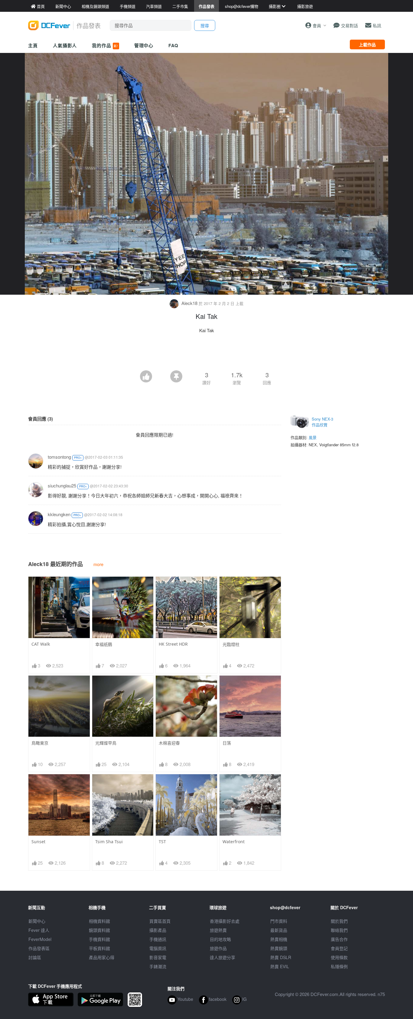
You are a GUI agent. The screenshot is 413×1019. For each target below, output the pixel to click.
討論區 (34, 957)
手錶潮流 (157, 966)
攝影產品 (157, 930)
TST (162, 841)
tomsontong (59, 457)
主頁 (33, 45)
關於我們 (339, 921)
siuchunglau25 (62, 485)
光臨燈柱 (231, 644)
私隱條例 (339, 966)
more (98, 564)
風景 (313, 437)
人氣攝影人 (65, 45)
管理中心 (144, 45)
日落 (227, 743)
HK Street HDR (173, 644)
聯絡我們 (339, 930)
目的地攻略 (220, 939)
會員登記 (339, 948)
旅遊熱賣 (218, 930)
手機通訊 (157, 939)
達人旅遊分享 (222, 957)
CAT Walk (40, 644)
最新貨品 (278, 930)
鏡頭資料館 (99, 930)
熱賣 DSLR (280, 957)
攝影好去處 (224, 921)
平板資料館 (99, 948)
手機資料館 (99, 939)
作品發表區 (39, 948)
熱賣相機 (278, 939)
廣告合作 (339, 939)
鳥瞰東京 (39, 743)
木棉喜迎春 (169, 743)
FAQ (173, 45)
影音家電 (157, 957)
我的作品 (105, 45)
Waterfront (234, 841)
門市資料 (278, 921)
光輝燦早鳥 (105, 743)
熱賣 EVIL (279, 966)
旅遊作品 (218, 948)
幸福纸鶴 (103, 644)
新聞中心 (36, 921)
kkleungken (59, 514)
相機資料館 (99, 921)
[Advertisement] (206, 353)
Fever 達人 (38, 930)
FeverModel (39, 939)
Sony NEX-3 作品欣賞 (322, 422)
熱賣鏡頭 (278, 948)
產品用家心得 (101, 957)
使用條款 (339, 957)
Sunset (38, 841)
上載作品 (367, 44)
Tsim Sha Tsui (109, 841)
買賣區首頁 (160, 921)
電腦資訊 (157, 948)
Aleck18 (189, 303)
